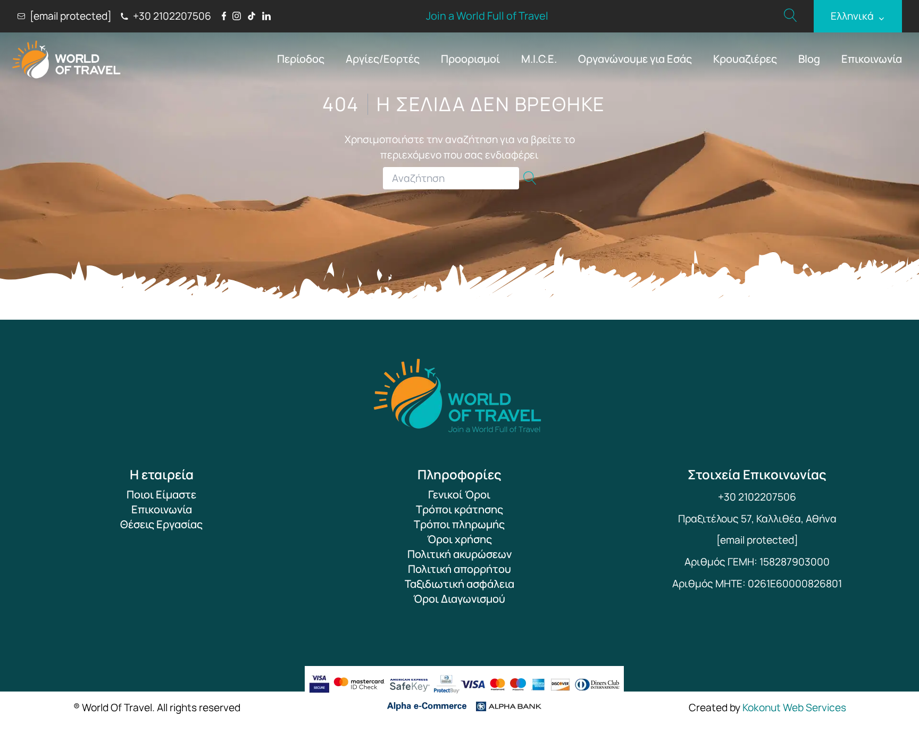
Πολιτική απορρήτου (459, 569)
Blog (809, 59)
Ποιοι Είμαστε (161, 494)
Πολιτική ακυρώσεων (459, 554)
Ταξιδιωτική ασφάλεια (459, 584)
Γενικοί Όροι (459, 494)
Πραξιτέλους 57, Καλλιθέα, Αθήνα (757, 519)
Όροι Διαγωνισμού (459, 599)
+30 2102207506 (757, 497)
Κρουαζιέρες (745, 59)
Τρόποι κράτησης (459, 509)
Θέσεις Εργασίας (161, 524)
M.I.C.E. (539, 59)
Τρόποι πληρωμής (459, 524)
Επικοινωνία (871, 59)
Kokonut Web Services (794, 707)
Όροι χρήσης (459, 539)
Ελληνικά (858, 16)
